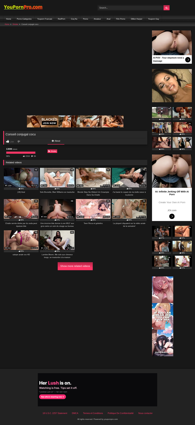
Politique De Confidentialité (121, 413)
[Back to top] (187, 417)
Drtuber (15, 24)
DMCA (75, 413)
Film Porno (120, 19)
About (57, 141)
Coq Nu (74, 19)
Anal (108, 19)
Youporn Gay (153, 19)
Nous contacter (145, 413)
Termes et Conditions (93, 413)
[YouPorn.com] (23, 7)
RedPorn (61, 19)
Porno (85, 19)
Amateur (97, 19)
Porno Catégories (24, 19)
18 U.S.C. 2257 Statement (55, 413)
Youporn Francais (44, 19)
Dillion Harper (136, 19)
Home (8, 19)
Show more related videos (75, 266)
